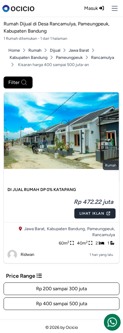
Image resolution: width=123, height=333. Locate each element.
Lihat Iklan (91, 213)
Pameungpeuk (69, 57)
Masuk (91, 8)
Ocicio (72, 327)
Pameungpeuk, (101, 228)
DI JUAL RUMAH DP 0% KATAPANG (41, 189)
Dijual (55, 50)
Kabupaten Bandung (28, 57)
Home (14, 50)
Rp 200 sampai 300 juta (61, 288)
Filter (13, 82)
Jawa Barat (79, 50)
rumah (110, 165)
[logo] (18, 8)
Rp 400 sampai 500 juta (61, 303)
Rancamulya (102, 57)
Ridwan (27, 254)
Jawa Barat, (34, 228)
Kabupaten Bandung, (66, 228)
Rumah (34, 50)
